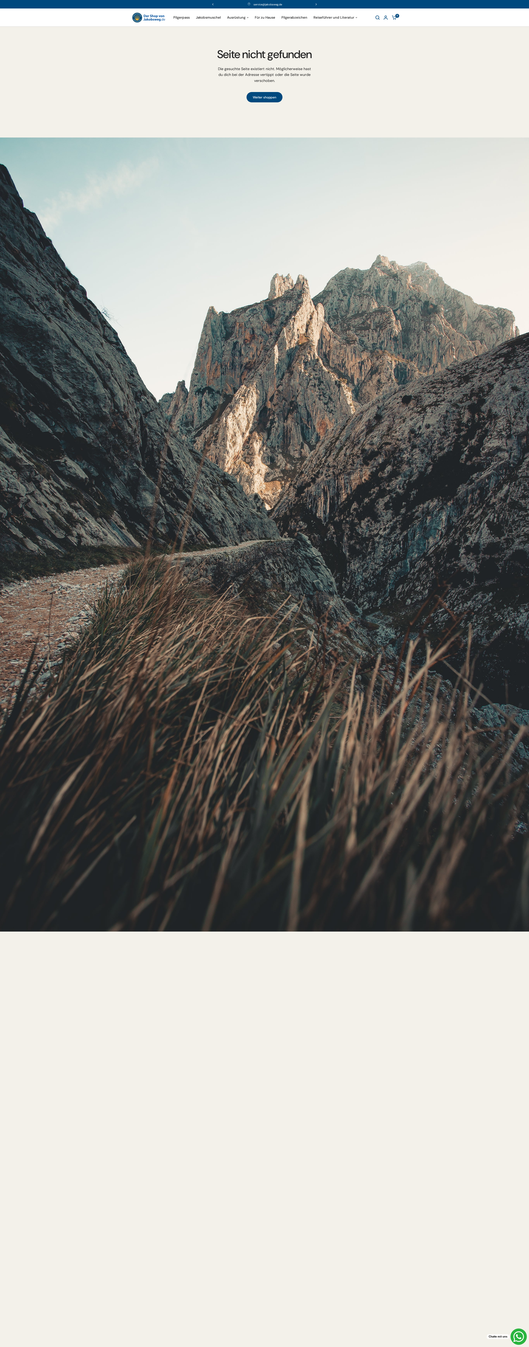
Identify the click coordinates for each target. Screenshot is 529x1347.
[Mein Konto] (386, 17)
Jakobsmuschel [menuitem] (208, 17)
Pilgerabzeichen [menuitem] (294, 17)
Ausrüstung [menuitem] (236, 17)
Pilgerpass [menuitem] (181, 17)
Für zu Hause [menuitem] (265, 17)
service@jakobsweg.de (268, 4)
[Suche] (377, 17)
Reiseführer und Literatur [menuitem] (333, 17)
